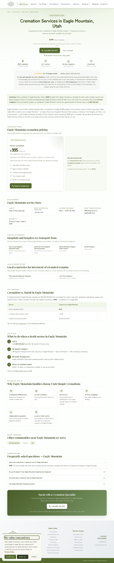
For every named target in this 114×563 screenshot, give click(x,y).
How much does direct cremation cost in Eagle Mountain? (28, 462)
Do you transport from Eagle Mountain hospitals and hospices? (30, 472)
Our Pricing (42, 4)
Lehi (32, 443)
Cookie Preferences (53, 534)
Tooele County (78, 550)
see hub (21, 210)
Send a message (68, 50)
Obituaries (95, 4)
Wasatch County (78, 547)
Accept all (10, 557)
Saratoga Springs (14, 443)
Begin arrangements (22, 186)
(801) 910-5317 (94, 102)
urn (46, 367)
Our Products (53, 4)
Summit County (78, 545)
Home (9, 12)
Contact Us (103, 4)
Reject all (22, 557)
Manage (34, 557)
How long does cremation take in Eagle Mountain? (25, 478)
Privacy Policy (53, 532)
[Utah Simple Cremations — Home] (10, 4)
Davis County (78, 537)
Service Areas (65, 4)
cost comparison (20, 323)
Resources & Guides (53, 553)
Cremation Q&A (53, 539)
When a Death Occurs (53, 550)
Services (33, 4)
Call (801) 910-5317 (51, 50)
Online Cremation (53, 545)
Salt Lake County (78, 534)
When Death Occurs (21, 371)
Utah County (24, 12)
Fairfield (25, 443)
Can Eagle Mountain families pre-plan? (22, 484)
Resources (85, 4)
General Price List (76, 161)
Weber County (78, 539)
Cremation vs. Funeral (53, 547)
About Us (76, 4)
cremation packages (73, 163)
